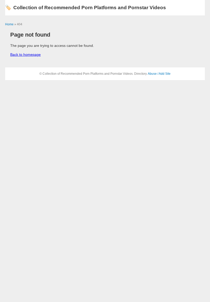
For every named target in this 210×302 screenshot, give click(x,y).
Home (9, 24)
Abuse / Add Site (159, 74)
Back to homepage (25, 54)
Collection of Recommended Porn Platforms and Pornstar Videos (85, 7)
